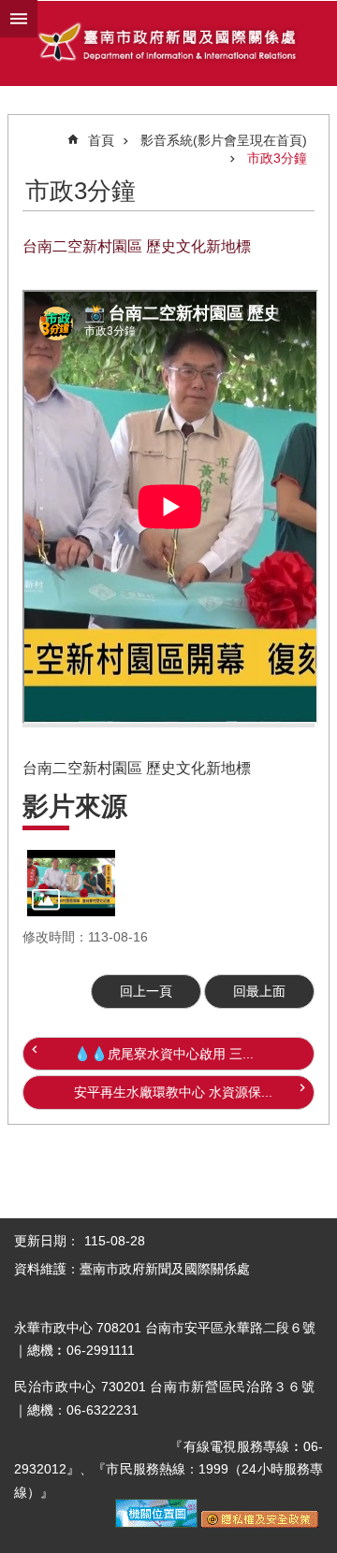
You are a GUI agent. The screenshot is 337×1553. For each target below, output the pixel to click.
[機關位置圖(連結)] (156, 1523)
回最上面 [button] (259, 991)
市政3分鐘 (277, 158)
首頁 (101, 140)
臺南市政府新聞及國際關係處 (168, 44)
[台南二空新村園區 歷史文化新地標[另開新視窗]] (71, 882)
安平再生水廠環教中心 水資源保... (173, 1092)
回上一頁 (146, 991)
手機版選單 (18, 18)
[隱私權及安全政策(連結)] (259, 1523)
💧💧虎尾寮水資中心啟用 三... (164, 1053)
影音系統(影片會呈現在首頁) (223, 140)
